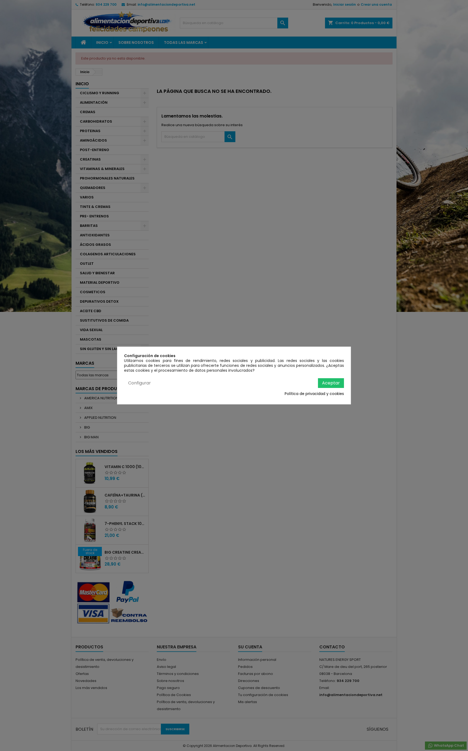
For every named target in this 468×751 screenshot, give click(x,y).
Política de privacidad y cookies (314, 393)
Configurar (139, 383)
